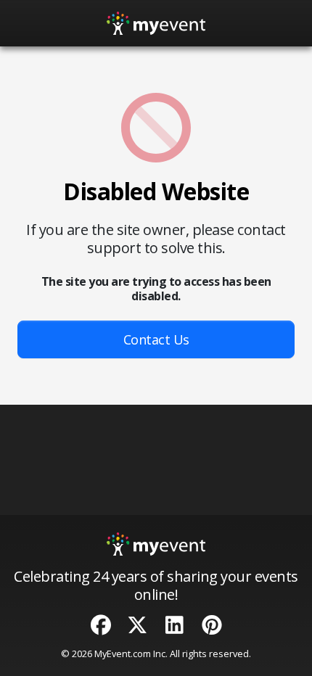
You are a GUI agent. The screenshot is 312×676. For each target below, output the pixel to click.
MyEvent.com (122, 653)
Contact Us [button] (156, 339)
